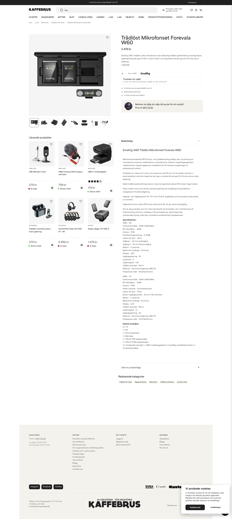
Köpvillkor (76, 466)
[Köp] (81, 187)
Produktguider (78, 457)
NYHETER (33, 17)
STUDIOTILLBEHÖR (195, 17)
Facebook (47, 487)
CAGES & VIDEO (85, 17)
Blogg (74, 463)
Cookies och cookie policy (83, 451)
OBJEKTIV (130, 17)
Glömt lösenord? (123, 445)
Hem (30, 22)
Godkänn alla (195, 507)
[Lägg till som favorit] (191, 10)
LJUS (119, 17)
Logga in (119, 439)
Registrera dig (122, 442)
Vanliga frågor (78, 454)
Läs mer (126, 65)
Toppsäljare (164, 439)
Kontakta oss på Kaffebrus (83, 439)
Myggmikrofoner (140, 382)
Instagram (34, 487)
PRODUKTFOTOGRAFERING (160, 17)
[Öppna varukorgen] (200, 10)
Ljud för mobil (182, 382)
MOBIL (141, 17)
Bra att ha (164, 448)
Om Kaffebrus (78, 442)
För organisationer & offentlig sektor (88, 448)
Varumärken (77, 460)
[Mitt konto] (196, 10)
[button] (107, 37)
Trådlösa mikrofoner (58, 22)
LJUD (111, 17)
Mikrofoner (45, 22)
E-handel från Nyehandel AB (39, 506)
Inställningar (216, 507)
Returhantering (79, 445)
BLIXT (71, 17)
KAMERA (101, 17)
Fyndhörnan (77, 469)
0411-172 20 (173, 11)
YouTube (58, 487)
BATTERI (61, 17)
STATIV (179, 17)
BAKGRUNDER (47, 17)
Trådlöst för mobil (126, 382)
